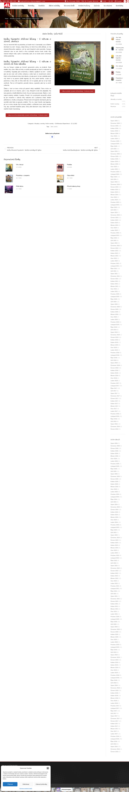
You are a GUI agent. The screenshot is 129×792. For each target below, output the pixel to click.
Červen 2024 (114, 187)
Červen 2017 (114, 398)
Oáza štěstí (70, 175)
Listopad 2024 (115, 174)
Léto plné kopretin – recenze (119, 58)
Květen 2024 (114, 189)
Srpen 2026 (114, 120)
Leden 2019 (114, 350)
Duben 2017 (114, 403)
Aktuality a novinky (39, 123)
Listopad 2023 (115, 205)
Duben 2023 (114, 222)
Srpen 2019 (114, 332)
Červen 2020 (114, 309)
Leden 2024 (114, 199)
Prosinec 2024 (115, 171)
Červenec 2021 (115, 276)
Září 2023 (113, 210)
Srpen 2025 (114, 151)
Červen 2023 (114, 217)
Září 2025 (113, 148)
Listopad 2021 (115, 266)
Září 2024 (113, 179)
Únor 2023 (114, 227)
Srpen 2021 (114, 273)
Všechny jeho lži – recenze (120, 48)
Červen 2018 (114, 368)
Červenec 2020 (115, 306)
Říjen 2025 (114, 146)
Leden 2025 (114, 169)
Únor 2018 (114, 378)
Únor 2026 (114, 136)
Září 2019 (113, 329)
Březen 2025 (114, 164)
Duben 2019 (114, 342)
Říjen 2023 (114, 207)
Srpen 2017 (114, 393)
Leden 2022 (114, 261)
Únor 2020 (114, 317)
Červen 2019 (114, 337)
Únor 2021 (114, 289)
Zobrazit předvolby (41, 784)
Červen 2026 (114, 126)
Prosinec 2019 (115, 322)
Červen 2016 (114, 429)
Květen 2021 (114, 281)
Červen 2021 (114, 278)
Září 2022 (113, 240)
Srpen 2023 (114, 212)
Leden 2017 (114, 411)
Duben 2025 (114, 161)
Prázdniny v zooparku (23, 175)
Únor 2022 (114, 258)
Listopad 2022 (115, 235)
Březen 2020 (114, 314)
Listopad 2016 (115, 416)
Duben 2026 (114, 131)
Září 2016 (113, 421)
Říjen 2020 (114, 299)
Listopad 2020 (115, 296)
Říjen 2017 (114, 388)
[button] (48, 768)
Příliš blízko (19, 186)
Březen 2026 (114, 133)
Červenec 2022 (115, 245)
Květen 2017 (114, 401)
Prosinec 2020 (115, 294)
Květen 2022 (114, 250)
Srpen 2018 (114, 363)
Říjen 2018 (114, 357)
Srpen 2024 (114, 182)
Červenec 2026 (115, 123)
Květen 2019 (114, 340)
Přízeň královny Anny (73, 186)
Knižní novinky (50, 123)
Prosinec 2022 (115, 233)
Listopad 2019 (115, 324)
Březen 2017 (114, 406)
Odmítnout (26, 784)
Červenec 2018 (115, 365)
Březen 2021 (114, 286)
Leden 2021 (114, 291)
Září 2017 (113, 391)
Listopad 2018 (115, 355)
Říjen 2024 (114, 177)
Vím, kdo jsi (19, 164)
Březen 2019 (114, 345)
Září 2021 (113, 271)
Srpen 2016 (114, 424)
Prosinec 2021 (115, 263)
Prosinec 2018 (115, 352)
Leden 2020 (114, 319)
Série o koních (54, 126)
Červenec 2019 (115, 335)
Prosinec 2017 (115, 383)
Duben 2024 (114, 192)
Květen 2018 (114, 370)
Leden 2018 (114, 380)
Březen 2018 (114, 375)
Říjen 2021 (114, 268)
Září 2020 (113, 301)
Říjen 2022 (114, 238)
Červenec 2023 (115, 215)
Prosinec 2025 (115, 141)
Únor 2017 (114, 408)
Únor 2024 (114, 197)
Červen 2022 (114, 248)
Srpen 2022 (114, 243)
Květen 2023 (114, 220)
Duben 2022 (114, 253)
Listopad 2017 (115, 385)
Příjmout (10, 784)
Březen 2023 (114, 225)
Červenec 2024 (115, 184)
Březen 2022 (114, 256)
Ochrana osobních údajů (25, 788)
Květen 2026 (114, 128)
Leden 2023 (114, 230)
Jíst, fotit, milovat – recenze (118, 39)
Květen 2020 (114, 312)
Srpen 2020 (114, 304)
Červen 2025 (114, 156)
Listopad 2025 (115, 143)
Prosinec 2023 (115, 202)
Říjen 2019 (114, 327)
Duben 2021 (114, 284)
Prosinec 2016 (115, 413)
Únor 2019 (114, 347)
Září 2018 (113, 360)
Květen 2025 (114, 159)
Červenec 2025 (115, 154)
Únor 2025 (114, 166)
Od (62, 123)
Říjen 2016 (114, 419)
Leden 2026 (114, 138)
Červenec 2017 (115, 396)
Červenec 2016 (115, 426)
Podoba (69, 164)
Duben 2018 (114, 373)
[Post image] (9, 167)
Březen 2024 (114, 194)
